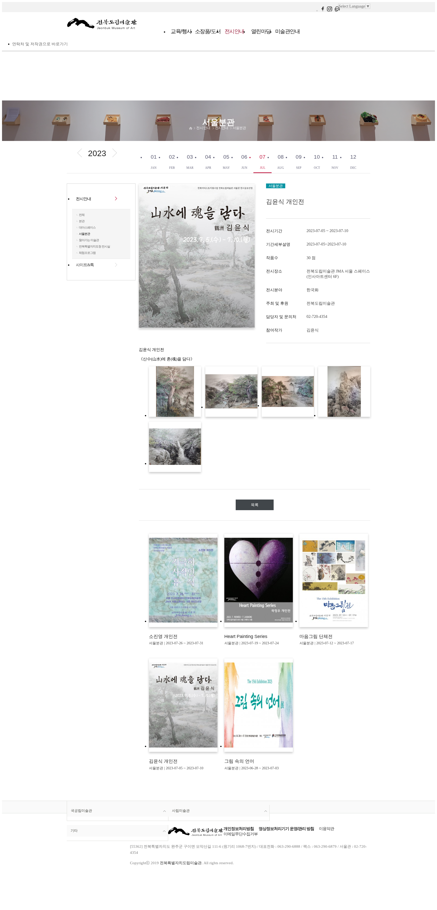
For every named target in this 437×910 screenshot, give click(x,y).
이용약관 (326, 828)
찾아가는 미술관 (89, 240)
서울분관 (239, 128)
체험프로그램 (87, 253)
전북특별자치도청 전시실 (94, 246)
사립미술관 (181, 811)
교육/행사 (181, 31)
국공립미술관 (81, 811)
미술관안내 (287, 31)
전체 (81, 215)
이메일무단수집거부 (241, 834)
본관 (81, 221)
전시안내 (234, 31)
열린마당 (261, 31)
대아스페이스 (87, 227)
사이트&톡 (85, 265)
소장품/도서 (208, 31)
